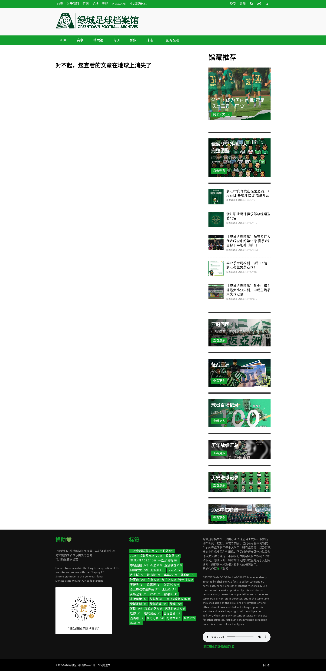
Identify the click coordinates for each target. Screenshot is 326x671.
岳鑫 (153, 579)
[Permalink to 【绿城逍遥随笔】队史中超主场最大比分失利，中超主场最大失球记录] (216, 291)
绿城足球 (139, 604)
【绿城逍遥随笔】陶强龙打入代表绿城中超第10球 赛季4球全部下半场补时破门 (248, 241)
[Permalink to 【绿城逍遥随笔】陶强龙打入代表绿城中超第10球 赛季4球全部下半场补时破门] (216, 242)
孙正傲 (137, 579)
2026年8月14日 (250, 223)
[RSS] (251, 4)
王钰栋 (169, 589)
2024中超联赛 (142, 551)
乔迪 (156, 565)
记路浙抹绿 (174, 608)
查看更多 (219, 340)
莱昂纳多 (153, 608)
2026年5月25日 (250, 299)
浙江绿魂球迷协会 (145, 589)
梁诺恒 (154, 584)
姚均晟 (188, 575)
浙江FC (171, 584)
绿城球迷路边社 (234, 200)
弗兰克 (168, 579)
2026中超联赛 (168, 555)
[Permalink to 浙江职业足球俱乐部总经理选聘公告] (216, 219)
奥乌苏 (171, 575)
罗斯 (136, 608)
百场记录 (139, 594)
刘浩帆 (157, 570)
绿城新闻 (159, 599)
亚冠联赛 (173, 565)
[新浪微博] (258, 4)
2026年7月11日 (250, 272)
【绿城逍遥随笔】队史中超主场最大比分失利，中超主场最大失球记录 (248, 290)
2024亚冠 (165, 551)
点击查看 (219, 170)
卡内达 (175, 570)
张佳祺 (185, 579)
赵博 (136, 613)
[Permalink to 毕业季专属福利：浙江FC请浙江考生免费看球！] (216, 268)
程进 (156, 594)
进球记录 (152, 613)
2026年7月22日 (250, 250)
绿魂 (176, 604)
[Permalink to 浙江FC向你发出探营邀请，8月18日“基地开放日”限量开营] (216, 196)
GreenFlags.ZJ (143, 560)
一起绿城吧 (168, 560)
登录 (233, 4)
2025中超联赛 (142, 555)
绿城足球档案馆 (77, 665)
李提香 (137, 584)
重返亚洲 (172, 613)
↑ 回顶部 (266, 665)
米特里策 (139, 599)
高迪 (136, 623)
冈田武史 (139, 570)
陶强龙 (173, 618)
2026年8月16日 (250, 200)
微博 (219, 568)
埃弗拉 (154, 575)
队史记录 (155, 618)
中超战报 (139, 565)
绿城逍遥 (159, 604)
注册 (243, 4)
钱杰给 (137, 618)
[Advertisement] (206, 20)
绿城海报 (180, 599)
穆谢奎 (171, 594)
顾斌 (189, 618)
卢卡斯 (137, 575)
